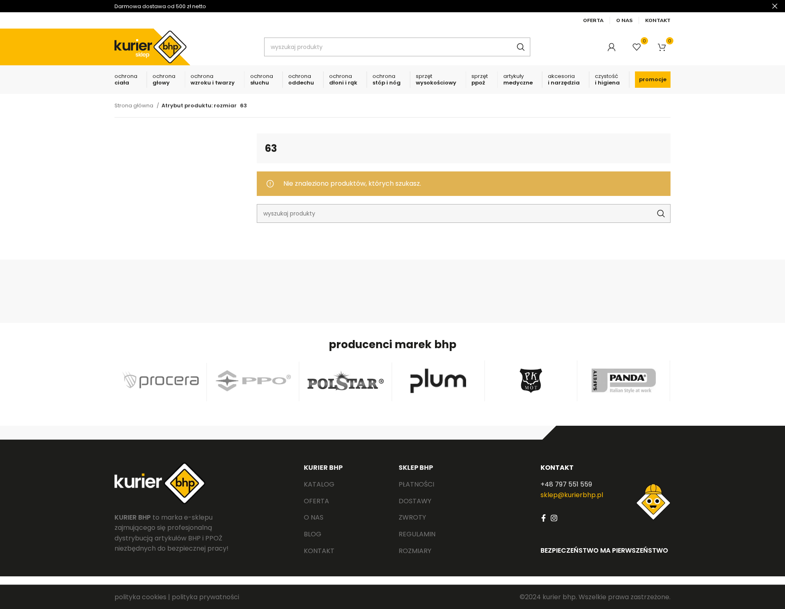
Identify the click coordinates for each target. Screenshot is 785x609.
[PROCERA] (160, 381)
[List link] (345, 484)
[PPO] (253, 381)
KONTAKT (557, 467)
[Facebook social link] (543, 518)
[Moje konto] (611, 47)
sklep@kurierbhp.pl (572, 495)
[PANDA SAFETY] (623, 380)
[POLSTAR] (345, 380)
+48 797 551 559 (566, 484)
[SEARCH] (520, 47)
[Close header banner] (775, 6)
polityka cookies (140, 597)
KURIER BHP (323, 467)
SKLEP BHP (416, 467)
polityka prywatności (205, 597)
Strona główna (134, 105)
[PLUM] (438, 380)
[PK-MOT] (531, 380)
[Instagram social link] (554, 518)
